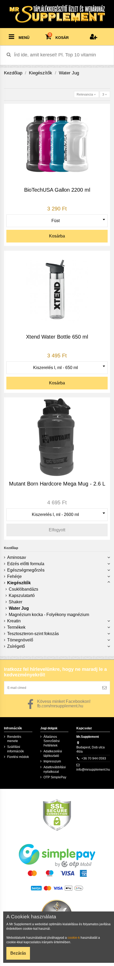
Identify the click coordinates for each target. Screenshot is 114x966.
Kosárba (57, 236)
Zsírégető (16, 646)
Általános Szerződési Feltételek (51, 741)
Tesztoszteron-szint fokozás (33, 633)
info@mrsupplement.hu (93, 769)
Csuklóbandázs (23, 589)
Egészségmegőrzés (26, 570)
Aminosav (16, 557)
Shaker (15, 602)
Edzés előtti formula (25, 563)
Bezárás (18, 953)
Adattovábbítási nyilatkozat (54, 769)
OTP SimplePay (54, 777)
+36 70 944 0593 (93, 758)
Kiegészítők (19, 583)
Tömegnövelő (20, 640)
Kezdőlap (11, 548)
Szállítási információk (15, 749)
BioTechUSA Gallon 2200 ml (57, 190)
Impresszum (52, 761)
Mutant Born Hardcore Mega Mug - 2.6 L (57, 484)
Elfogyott (57, 530)
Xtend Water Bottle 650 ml (57, 337)
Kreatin (14, 621)
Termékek (16, 627)
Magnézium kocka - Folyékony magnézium (49, 614)
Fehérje (14, 576)
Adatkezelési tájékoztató (52, 753)
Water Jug (19, 608)
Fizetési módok (18, 757)
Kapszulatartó (22, 595)
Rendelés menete (14, 739)
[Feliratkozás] (104, 687)
